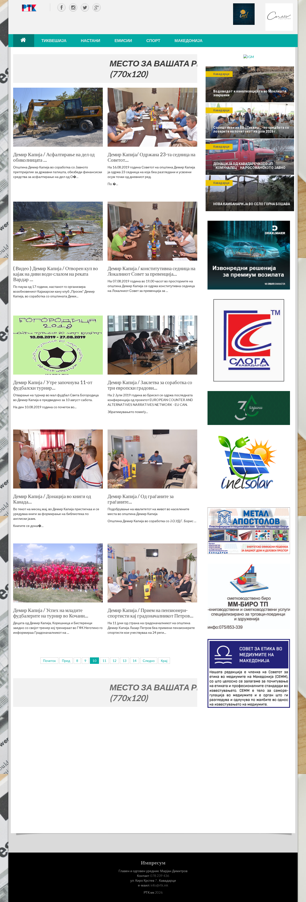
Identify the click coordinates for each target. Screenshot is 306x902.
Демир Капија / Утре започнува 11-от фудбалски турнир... (52, 385)
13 (124, 661)
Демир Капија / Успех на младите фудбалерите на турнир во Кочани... (50, 612)
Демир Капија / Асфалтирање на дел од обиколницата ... (54, 157)
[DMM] (249, 255)
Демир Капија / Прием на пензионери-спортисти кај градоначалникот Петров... (150, 612)
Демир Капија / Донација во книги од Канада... (52, 499)
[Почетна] (23, 40)
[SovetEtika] (249, 673)
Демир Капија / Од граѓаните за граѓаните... (141, 499)
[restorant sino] (279, 17)
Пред (66, 661)
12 (114, 661)
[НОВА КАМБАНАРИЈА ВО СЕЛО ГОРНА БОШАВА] (250, 193)
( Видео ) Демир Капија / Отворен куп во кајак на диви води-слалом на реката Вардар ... (55, 273)
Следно (149, 661)
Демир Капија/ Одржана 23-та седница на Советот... (151, 157)
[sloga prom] (248, 340)
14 (135, 661)
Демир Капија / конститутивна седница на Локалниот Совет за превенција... (151, 271)
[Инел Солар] (249, 466)
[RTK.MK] (29, 8)
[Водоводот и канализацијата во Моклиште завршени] (250, 84)
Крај (164, 661)
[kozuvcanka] (249, 408)
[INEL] (244, 14)
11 (104, 661)
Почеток (49, 661)
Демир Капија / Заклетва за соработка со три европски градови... (150, 385)
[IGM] (248, 56)
